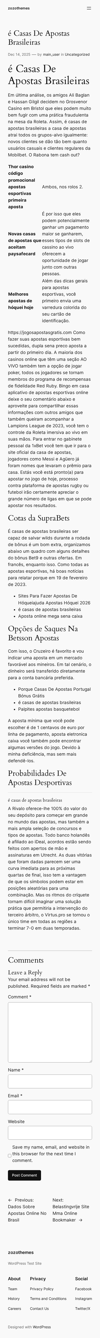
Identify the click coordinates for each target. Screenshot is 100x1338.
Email (15, 1095)
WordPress (42, 1327)
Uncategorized (77, 54)
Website (16, 1121)
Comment (20, 996)
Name (16, 1069)
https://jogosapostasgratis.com (40, 332)
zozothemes (19, 8)
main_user (51, 54)
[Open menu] (89, 8)
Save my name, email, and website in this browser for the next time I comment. (50, 1154)
